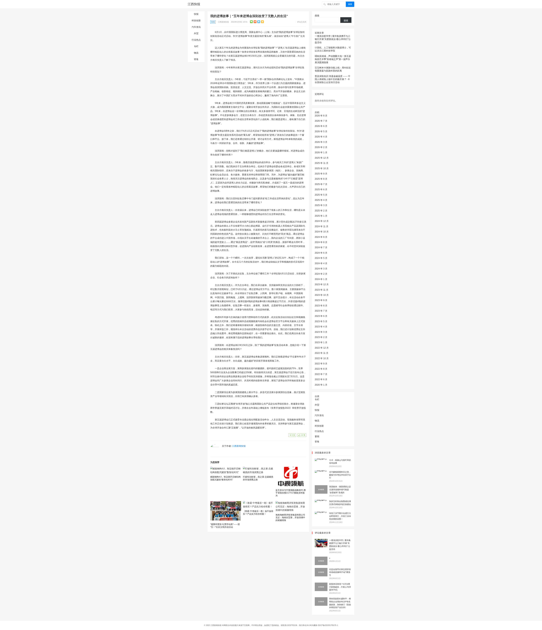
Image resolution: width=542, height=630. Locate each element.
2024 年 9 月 (321, 237)
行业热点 (196, 40)
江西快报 (194, 4)
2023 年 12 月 (322, 284)
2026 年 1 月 (321, 152)
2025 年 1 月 (321, 216)
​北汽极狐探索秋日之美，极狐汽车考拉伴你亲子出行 (340, 475)
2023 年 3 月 (321, 332)
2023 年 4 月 (321, 326)
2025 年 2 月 (321, 210)
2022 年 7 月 (321, 374)
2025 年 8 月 (321, 179)
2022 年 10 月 (322, 358)
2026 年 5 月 (321, 131)
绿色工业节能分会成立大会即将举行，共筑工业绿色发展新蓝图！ (340, 516)
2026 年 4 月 (321, 136)
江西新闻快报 (223, 22)
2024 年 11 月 (321, 226)
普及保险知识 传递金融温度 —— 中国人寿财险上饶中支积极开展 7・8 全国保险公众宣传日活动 (332, 79)
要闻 (317, 436)
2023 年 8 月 (321, 305)
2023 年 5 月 (321, 321)
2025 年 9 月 (321, 173)
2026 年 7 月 (321, 121)
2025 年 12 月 (322, 158)
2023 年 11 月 (321, 290)
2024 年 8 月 (321, 242)
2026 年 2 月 (321, 147)
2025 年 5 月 (321, 195)
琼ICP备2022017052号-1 (328, 625)
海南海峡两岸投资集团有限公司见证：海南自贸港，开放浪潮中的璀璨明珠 (290, 517)
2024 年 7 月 (321, 247)
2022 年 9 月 (321, 363)
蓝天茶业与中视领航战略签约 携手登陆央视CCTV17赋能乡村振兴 (291, 493)
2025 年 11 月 (321, 163)
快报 (196, 14)
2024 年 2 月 (321, 274)
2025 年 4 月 (321, 200)
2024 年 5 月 (321, 258)
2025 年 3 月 (321, 205)
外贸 (196, 33)
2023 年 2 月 (321, 337)
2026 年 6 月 (321, 126)
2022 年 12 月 (322, 348)
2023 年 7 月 (321, 311)
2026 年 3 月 (321, 142)
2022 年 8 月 (321, 369)
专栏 (196, 46)
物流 (196, 53)
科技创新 (196, 20)
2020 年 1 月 (321, 385)
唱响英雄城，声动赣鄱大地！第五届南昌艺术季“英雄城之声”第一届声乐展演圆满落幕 (333, 59)
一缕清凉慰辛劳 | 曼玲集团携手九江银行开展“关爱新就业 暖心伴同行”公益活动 (333, 39)
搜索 (350, 4)
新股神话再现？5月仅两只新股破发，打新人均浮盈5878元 (340, 587)
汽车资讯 (196, 27)
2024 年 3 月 (321, 268)
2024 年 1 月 (321, 279)
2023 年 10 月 (322, 295)
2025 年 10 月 (322, 168)
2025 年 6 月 (321, 189)
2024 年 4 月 (321, 263)
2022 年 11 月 (321, 353)
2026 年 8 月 (321, 115)
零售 (196, 59)
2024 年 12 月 (322, 221)
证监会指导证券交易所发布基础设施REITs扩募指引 (340, 572)
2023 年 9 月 (321, 300)
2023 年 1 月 (321, 342)
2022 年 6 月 (321, 379)
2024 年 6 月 (321, 253)
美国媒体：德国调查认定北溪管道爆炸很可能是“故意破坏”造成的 (340, 489)
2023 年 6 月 (321, 316)
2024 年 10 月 (322, 231)
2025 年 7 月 (321, 184)
